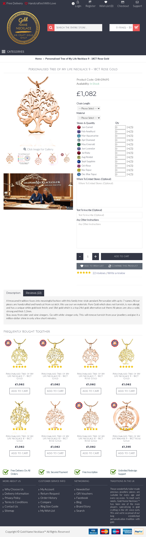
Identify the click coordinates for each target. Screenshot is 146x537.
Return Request (50, 493)
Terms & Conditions (16, 502)
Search (80, 510)
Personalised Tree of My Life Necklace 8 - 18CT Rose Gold (91, 438)
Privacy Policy (12, 497)
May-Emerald (88, 144)
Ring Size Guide (49, 506)
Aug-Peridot (87, 157)
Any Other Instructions (88, 219)
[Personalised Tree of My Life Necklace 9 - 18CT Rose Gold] (38, 111)
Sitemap (9, 510)
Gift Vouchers (84, 493)
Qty (117, 122)
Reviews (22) (33, 293)
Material (81, 113)
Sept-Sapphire (88, 161)
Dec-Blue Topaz (89, 174)
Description (13, 293)
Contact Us (11, 506)
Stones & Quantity (86, 123)
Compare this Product (125, 266)
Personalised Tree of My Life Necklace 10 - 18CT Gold (55, 376)
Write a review (116, 273)
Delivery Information (17, 493)
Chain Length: (83, 103)
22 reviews (99, 273)
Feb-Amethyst (88, 131)
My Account (47, 489)
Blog (78, 502)
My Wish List (47, 510)
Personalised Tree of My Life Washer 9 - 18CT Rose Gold (126, 438)
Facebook (82, 497)
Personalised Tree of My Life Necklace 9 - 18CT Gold (126, 376)
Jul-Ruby (86, 152)
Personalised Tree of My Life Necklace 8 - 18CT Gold (19, 438)
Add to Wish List (94, 266)
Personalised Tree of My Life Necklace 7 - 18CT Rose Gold (91, 376)
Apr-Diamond (88, 140)
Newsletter (83, 489)
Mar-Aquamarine (90, 135)
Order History (48, 497)
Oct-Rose (86, 165)
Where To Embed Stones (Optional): (94, 179)
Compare (45, 502)
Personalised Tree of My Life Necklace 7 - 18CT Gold (19, 376)
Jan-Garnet (87, 127)
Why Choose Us (14, 489)
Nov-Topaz (87, 169)
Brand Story (83, 506)
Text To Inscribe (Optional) (89, 210)
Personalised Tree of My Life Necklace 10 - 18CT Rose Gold (55, 438)
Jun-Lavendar (88, 148)
